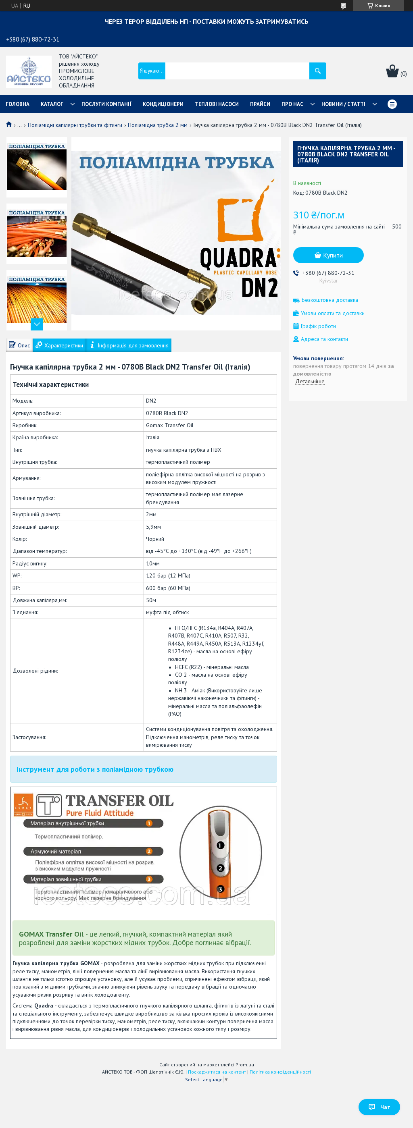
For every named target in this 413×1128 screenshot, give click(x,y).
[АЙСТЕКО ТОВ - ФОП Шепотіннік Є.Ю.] (29, 71)
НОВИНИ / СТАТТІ (343, 104)
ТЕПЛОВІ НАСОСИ (217, 104)
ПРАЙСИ (260, 104)
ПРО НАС (292, 104)
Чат (385, 1107)
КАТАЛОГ (52, 104)
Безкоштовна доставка (330, 300)
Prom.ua (245, 1065)
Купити (333, 255)
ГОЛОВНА (17, 104)
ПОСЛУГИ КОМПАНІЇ (106, 104)
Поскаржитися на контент (217, 1072)
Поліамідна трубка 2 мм (158, 125)
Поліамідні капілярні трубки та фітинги (75, 125)
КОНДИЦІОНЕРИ (163, 104)
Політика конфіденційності (280, 1072)
